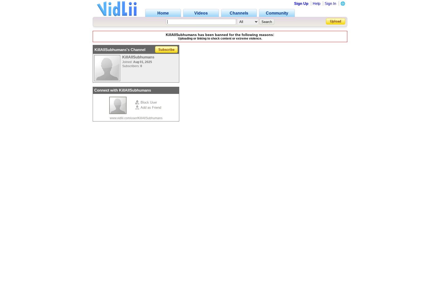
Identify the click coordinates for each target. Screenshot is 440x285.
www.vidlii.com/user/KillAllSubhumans (136, 118)
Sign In (330, 3)
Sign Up (301, 3)
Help (316, 3)
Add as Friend (151, 107)
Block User (149, 102)
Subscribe (166, 50)
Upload (335, 21)
